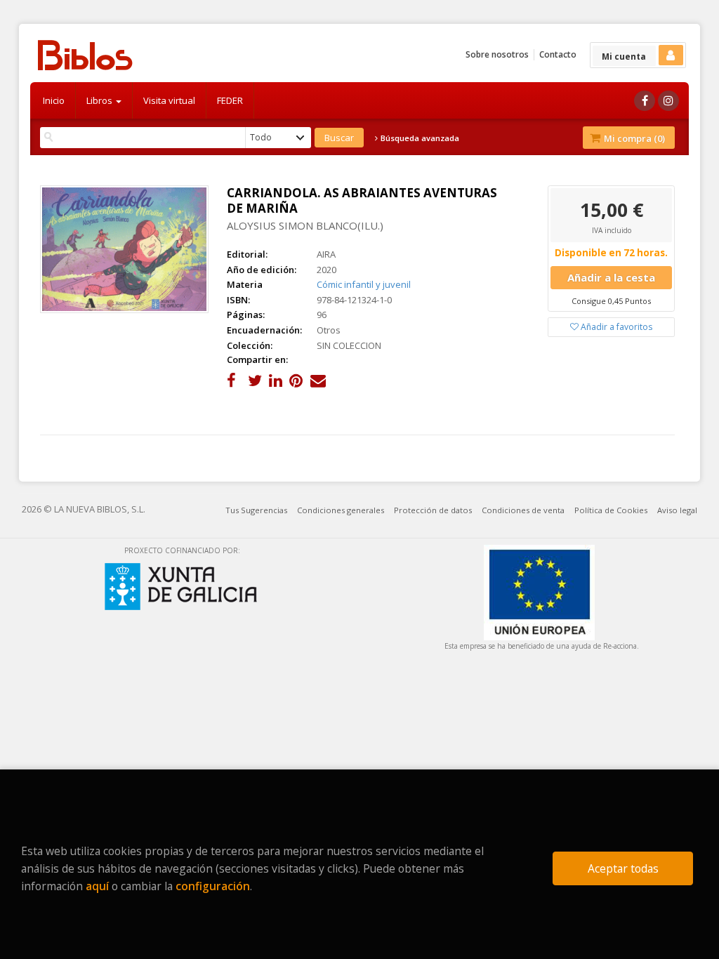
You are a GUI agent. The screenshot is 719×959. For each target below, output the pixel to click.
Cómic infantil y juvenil (364, 284)
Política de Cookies (610, 510)
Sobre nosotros (497, 54)
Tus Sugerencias (256, 510)
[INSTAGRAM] (668, 101)
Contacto (557, 54)
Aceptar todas (623, 868)
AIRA (326, 254)
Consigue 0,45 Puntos (611, 301)
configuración (213, 886)
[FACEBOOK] (644, 101)
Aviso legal (677, 510)
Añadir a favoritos (615, 327)
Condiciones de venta (523, 510)
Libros (100, 100)
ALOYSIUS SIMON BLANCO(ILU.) (305, 225)
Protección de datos (433, 510)
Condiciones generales (340, 510)
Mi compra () (633, 138)
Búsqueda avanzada (418, 138)
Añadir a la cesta (611, 277)
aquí (97, 886)
